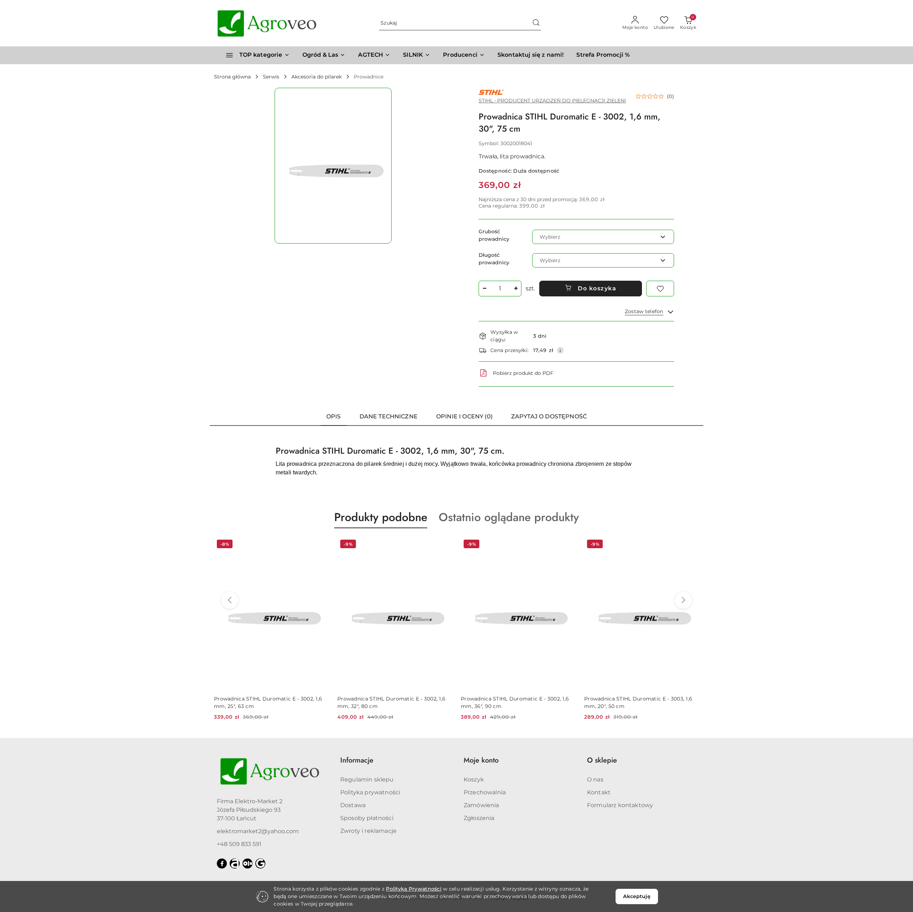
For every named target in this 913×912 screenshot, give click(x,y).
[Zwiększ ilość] (515, 288)
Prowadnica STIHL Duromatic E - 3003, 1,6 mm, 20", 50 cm (515, 702)
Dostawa (353, 805)
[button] (464, 55)
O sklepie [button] (602, 760)
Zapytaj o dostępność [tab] (549, 416)
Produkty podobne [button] (380, 517)
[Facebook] (222, 863)
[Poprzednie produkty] (229, 600)
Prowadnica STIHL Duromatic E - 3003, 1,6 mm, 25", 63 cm (638, 702)
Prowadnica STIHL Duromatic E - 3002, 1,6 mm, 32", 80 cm (268, 702)
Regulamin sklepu (367, 779)
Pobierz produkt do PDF (523, 373)
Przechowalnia (485, 792)
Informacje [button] (356, 760)
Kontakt (599, 792)
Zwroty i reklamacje (368, 830)
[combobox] (603, 237)
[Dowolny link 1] (235, 863)
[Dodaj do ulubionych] (660, 288)
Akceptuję (636, 896)
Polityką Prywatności (414, 889)
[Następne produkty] (683, 600)
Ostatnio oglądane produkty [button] (509, 517)
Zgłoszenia (479, 818)
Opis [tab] (333, 416)
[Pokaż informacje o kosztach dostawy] (560, 350)
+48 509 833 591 (239, 844)
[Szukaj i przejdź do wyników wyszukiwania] (536, 23)
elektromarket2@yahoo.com (258, 831)
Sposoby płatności (366, 818)
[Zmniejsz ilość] (484, 288)
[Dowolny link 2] (248, 863)
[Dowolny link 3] (260, 863)
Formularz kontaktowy (620, 805)
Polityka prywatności (370, 792)
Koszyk (474, 779)
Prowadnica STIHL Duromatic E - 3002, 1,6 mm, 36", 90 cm (391, 702)
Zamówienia (481, 805)
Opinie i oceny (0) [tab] (464, 416)
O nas (595, 779)
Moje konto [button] (481, 760)
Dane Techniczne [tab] (388, 416)
